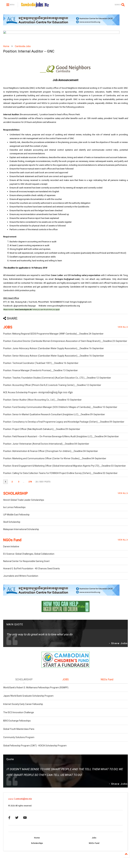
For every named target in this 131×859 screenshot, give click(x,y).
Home (6, 46)
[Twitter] (16, 817)
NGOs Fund (12, 540)
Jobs (94, 838)
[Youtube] (25, 817)
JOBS (7, 327)
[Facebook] (9, 817)
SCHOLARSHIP (15, 493)
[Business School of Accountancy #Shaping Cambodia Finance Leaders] (61, 33)
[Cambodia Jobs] (35, 5)
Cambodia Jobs (23, 46)
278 (30, 482)
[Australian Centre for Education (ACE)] (61, 25)
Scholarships (37, 843)
